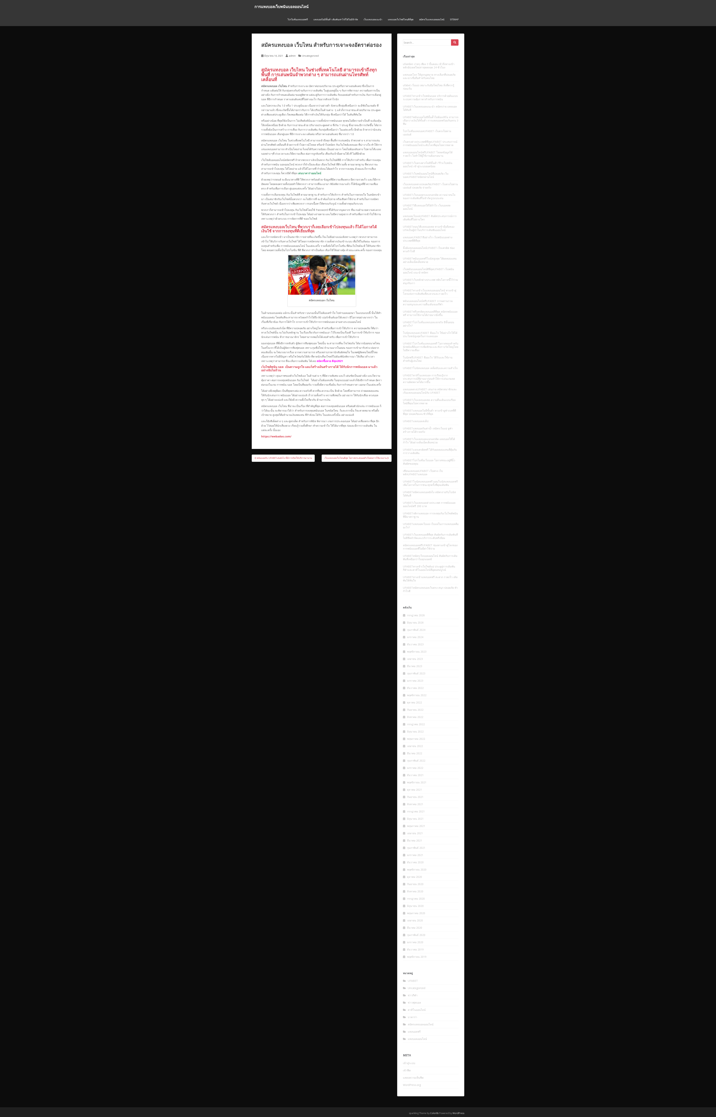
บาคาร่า (412, 1017)
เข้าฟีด (407, 1070)
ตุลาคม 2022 (414, 702)
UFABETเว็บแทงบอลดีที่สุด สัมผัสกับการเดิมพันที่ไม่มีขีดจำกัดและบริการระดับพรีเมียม (430, 536)
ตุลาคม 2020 (414, 877)
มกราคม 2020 (415, 942)
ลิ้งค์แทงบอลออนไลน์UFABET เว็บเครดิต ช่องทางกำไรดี (429, 249)
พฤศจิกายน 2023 (416, 651)
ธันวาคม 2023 (415, 644)
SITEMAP (454, 19)
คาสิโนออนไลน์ (417, 1010)
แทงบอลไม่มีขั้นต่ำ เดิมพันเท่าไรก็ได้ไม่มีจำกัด (335, 19)
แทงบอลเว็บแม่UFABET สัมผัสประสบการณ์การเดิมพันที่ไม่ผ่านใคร (430, 217)
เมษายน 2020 (415, 920)
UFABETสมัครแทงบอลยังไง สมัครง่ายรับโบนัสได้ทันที (429, 493)
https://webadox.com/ (276, 436)
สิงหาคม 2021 (415, 804)
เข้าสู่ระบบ (409, 1063)
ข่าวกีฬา (412, 995)
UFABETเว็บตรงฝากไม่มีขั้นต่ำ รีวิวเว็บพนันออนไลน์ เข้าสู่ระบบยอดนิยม (427, 164)
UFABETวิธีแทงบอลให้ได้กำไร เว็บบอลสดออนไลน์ (426, 207)
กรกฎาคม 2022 (416, 724)
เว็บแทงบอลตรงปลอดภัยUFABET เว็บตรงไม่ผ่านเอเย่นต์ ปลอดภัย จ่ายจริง (430, 185)
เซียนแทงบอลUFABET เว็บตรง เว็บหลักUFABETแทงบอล (423, 472)
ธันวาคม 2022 (415, 688)
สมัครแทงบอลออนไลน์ (421, 1024)
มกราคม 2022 (415, 768)
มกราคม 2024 (415, 637)
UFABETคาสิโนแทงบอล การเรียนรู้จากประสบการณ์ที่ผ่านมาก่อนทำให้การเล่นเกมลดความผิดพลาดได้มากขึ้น (429, 379)
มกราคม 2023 (415, 680)
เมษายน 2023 (415, 659)
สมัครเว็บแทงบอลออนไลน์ (431, 19)
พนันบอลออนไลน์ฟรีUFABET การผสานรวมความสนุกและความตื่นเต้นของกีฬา (428, 302)
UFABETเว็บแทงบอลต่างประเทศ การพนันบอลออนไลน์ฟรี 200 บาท (429, 504)
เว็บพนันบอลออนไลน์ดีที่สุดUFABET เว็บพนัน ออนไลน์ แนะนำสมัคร (428, 270)
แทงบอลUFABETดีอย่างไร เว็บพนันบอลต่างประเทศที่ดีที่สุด (427, 238)
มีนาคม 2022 (414, 753)
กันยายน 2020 (415, 884)
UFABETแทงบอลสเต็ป (415, 421)
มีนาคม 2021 (414, 840)
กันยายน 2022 (415, 709)
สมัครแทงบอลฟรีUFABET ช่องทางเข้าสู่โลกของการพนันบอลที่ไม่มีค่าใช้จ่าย (430, 546)
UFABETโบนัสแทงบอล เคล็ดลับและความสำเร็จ (430, 368)
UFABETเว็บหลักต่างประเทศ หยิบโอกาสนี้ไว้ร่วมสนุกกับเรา (430, 281)
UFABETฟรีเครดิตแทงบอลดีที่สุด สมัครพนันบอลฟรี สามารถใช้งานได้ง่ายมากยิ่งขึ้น (430, 313)
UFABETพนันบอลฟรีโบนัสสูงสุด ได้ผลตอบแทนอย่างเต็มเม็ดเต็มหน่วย (430, 260)
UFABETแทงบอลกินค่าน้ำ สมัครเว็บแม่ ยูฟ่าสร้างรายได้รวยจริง (428, 430)
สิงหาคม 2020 (415, 891)
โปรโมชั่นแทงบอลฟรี (298, 19)
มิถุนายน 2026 (415, 622)
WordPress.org (412, 1085)
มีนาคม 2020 (414, 927)
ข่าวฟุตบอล (414, 1002)
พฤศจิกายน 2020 (416, 869)
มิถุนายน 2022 (415, 731)
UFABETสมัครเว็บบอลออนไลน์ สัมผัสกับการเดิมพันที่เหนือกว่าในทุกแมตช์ (430, 557)
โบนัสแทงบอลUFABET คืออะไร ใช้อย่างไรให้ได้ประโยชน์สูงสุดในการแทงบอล (430, 334)
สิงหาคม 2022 (415, 717)
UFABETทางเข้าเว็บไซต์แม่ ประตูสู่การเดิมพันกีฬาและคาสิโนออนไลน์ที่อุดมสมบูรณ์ (429, 568)
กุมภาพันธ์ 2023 (416, 673)
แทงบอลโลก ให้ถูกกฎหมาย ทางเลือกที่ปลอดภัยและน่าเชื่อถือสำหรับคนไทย (429, 76)
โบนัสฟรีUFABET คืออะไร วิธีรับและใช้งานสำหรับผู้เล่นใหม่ (428, 359)
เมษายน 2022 (415, 746)
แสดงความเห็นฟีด (413, 1077)
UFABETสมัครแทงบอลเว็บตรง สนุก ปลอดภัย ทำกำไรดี (430, 589)
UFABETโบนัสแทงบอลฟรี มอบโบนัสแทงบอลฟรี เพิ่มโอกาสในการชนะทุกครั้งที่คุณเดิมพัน (430, 483)
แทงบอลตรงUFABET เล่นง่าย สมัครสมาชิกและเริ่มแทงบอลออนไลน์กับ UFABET (430, 390)
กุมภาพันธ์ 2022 (416, 760)
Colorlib (434, 1113)
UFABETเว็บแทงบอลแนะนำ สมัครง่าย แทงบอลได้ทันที (430, 108)
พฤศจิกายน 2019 (416, 956)
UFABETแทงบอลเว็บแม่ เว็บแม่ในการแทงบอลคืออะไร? (431, 525)
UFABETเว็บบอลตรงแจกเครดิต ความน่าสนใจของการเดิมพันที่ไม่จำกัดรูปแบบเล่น (429, 196)
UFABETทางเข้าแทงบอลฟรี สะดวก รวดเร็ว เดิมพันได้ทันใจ (430, 578)
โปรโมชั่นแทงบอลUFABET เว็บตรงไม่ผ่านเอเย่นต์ (427, 132)
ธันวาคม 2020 (415, 862)
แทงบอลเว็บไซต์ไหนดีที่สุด (401, 19)
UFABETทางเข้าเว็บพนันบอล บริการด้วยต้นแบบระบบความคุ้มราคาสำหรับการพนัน (430, 97)
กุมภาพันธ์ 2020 (416, 935)
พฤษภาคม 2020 (416, 913)
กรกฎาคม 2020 (416, 898)
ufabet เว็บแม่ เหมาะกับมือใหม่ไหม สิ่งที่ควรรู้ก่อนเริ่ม (428, 86)
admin (292, 55)
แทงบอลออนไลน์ (417, 1039)
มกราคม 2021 (415, 855)
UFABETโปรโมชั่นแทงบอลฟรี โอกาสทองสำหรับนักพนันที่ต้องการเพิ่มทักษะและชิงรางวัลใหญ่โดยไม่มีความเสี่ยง (430, 347)
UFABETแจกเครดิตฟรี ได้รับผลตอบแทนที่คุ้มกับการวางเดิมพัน (430, 451)
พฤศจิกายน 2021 (416, 782)
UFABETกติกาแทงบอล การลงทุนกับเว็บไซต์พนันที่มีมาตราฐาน (430, 515)
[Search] (455, 42)
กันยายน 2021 (415, 797)
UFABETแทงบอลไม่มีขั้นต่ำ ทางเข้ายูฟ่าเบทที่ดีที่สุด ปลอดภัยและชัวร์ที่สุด (429, 412)
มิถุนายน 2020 (415, 906)
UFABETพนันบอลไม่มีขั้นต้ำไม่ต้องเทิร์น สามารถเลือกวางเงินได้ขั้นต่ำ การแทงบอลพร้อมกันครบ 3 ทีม (430, 120)
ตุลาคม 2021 (414, 789)
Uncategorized (310, 55)
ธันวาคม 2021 (415, 775)
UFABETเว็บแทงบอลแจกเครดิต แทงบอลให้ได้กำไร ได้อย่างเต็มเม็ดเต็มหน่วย (429, 440)
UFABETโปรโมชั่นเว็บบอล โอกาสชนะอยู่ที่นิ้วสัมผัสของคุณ (429, 461)
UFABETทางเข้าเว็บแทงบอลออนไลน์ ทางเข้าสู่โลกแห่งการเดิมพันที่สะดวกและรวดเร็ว (429, 292)
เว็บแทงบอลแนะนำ (373, 19)
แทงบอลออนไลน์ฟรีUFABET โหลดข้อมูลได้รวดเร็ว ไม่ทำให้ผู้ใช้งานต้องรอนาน (428, 154)
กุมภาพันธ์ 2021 (416, 847)
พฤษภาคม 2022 (416, 739)
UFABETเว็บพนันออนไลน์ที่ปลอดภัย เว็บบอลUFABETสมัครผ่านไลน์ (425, 175)
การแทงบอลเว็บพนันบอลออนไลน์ (282, 6)
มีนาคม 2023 (414, 666)
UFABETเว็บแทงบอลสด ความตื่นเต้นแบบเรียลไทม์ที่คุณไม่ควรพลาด (429, 401)
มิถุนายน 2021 (415, 818)
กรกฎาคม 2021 (416, 811)
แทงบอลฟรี (414, 1031)
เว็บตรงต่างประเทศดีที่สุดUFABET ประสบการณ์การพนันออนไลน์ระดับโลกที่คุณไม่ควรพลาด (430, 143)
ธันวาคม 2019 (415, 949)
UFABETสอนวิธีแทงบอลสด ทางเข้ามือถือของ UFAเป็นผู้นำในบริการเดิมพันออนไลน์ (428, 228)
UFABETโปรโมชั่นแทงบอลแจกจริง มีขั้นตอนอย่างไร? (428, 323)
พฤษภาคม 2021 (416, 826)
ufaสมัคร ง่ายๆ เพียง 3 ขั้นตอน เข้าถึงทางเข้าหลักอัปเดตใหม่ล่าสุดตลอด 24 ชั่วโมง (428, 65)
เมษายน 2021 (415, 833)
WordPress (458, 1113)
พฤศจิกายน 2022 (416, 695)
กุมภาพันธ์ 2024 (416, 630)
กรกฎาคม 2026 (416, 615)
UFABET (413, 980)
